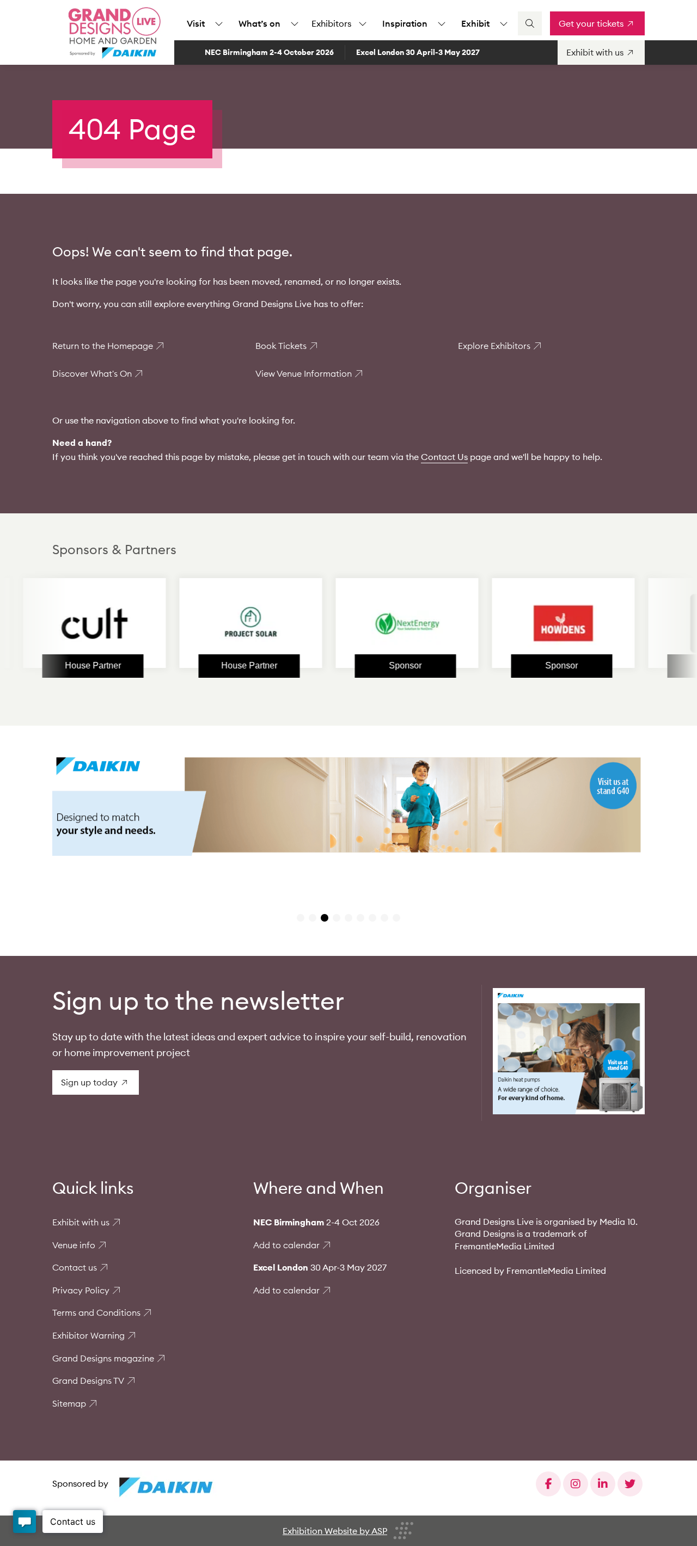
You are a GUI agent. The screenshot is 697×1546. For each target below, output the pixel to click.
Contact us (74, 1267)
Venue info (73, 1245)
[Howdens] (524, 623)
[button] (300, 918)
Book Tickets (281, 345)
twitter (630, 1483)
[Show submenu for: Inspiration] (442, 23)
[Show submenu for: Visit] (219, 23)
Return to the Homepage (102, 345)
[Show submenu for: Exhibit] (504, 23)
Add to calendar (286, 1245)
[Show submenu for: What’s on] (295, 23)
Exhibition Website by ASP (335, 1530)
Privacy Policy (80, 1290)
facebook (548, 1483)
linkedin (602, 1483)
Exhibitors (331, 23)
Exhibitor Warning (88, 1335)
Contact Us (444, 456)
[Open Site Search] (530, 23)
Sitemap (69, 1403)
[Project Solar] (211, 623)
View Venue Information (303, 373)
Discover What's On (92, 373)
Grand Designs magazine (103, 1358)
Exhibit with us (80, 1222)
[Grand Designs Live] (112, 33)
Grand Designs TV (88, 1380)
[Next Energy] (367, 623)
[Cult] (55, 623)
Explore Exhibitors (494, 345)
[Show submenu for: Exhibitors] (363, 23)
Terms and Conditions (96, 1312)
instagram (575, 1483)
